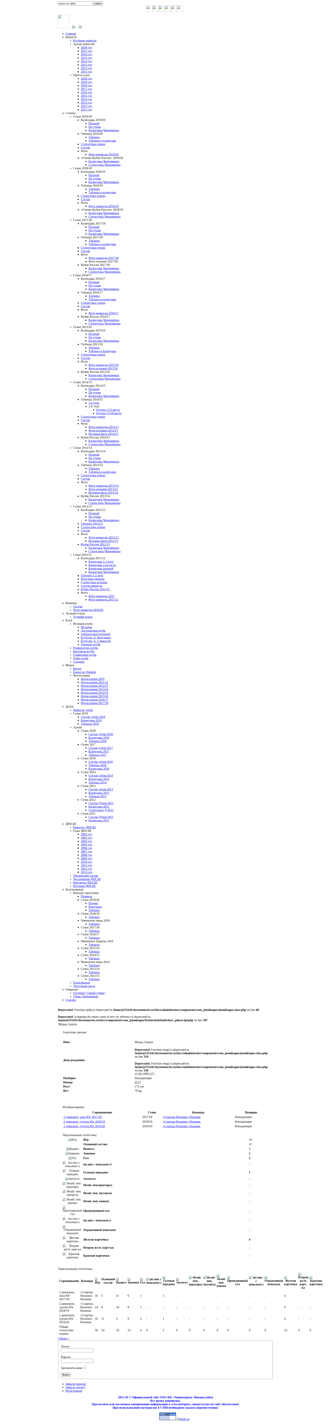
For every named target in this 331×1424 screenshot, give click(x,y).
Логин (65, 1346)
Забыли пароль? (76, 1383)
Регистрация (74, 1390)
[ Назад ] (63, 1338)
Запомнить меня (71, 1368)
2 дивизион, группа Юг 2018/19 (84, 1121)
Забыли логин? (75, 1387)
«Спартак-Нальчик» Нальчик (182, 1117)
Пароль (65, 1357)
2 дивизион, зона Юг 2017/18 (82, 1117)
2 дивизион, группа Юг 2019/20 (84, 1126)
